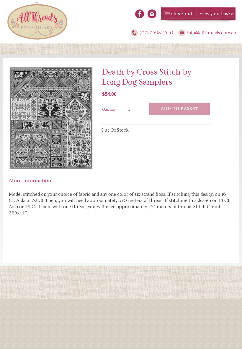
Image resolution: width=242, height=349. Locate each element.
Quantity (109, 110)
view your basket (217, 13)
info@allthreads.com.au (211, 32)
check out (181, 13)
